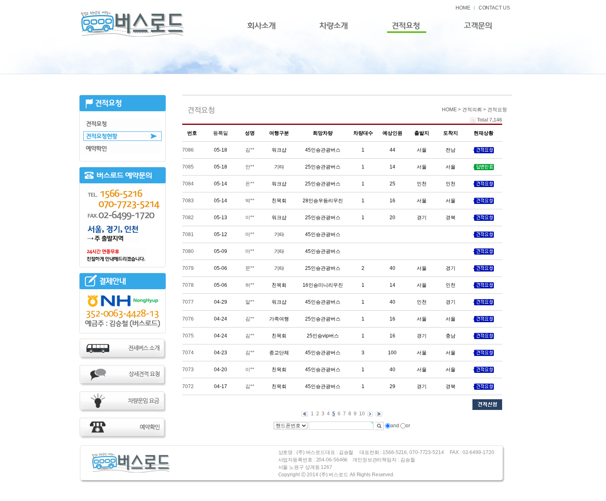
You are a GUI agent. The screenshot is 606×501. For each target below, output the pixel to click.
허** (249, 285)
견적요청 (122, 124)
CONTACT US (494, 8)
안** (249, 167)
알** (249, 302)
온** (249, 184)
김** (249, 150)
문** (249, 268)
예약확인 (122, 148)
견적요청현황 (122, 136)
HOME (463, 8)
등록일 (220, 133)
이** (249, 217)
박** (249, 201)
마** (249, 234)
